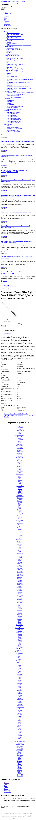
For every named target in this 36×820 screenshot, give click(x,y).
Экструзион (19, 774)
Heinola (20, 533)
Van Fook (19, 714)
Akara (19, 433)
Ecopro (20, 489)
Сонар (20, 756)
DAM (19, 477)
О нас (5, 18)
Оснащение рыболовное (11, 70)
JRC (20, 554)
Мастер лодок (20, 750)
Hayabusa (19, 529)
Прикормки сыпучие (13, 95)
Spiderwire (20, 683)
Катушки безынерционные (15, 34)
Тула (19, 767)
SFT (20, 671)
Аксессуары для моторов (14, 49)
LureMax (19, 578)
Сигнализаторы (11, 67)
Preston (20, 634)
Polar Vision (19, 625)
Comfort (19, 465)
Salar (19, 658)
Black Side (20, 448)
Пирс (19, 752)
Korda (19, 560)
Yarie (19, 728)
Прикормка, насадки (10, 91)
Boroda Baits (19, 457)
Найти (2, 9)
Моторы (9, 52)
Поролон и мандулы (13, 107)
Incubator (19, 544)
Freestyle (19, 510)
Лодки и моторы (8, 46)
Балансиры (10, 100)
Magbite (19, 581)
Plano (19, 622)
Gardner (19, 517)
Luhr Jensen (19, 575)
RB (20, 643)
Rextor (20, 646)
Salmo (19, 659)
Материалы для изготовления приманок (18, 86)
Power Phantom (19, 628)
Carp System (19, 462)
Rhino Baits (20, 647)
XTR (19, 725)
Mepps (20, 596)
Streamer (19, 690)
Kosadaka (19, 563)
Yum (19, 732)
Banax (19, 442)
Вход (5, 12)
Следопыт (20, 755)
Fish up (20, 499)
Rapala (20, 640)
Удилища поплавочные (14, 119)
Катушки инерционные (14, 36)
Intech (19, 545)
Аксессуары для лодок (13, 48)
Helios (19, 536)
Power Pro (20, 629)
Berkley (20, 447)
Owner (20, 617)
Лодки (9, 51)
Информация (7, 333)
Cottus (19, 469)
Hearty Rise (7, 288)
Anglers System (19, 435)
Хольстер (19, 771)
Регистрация (7, 13)
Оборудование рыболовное (12, 55)
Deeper (20, 480)
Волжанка (20, 740)
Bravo (19, 459)
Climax (20, 463)
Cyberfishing (19, 474)
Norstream (19, 610)
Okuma (20, 613)
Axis (19, 438)
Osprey (20, 616)
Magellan (19, 583)
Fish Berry (20, 498)
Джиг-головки (11, 77)
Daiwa (19, 475)
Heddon (20, 532)
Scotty (19, 665)
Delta (19, 481)
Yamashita (19, 726)
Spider (19, 681)
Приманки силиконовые (14, 109)
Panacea (19, 619)
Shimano (19, 674)
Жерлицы (10, 57)
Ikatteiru (19, 542)
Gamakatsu (20, 516)
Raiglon (20, 638)
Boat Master (19, 451)
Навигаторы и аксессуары (14, 128)
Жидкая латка (20, 744)
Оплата (6, 22)
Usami (19, 713)
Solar (19, 680)
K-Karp (20, 557)
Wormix (20, 722)
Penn (19, 620)
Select (19, 668)
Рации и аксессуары (13, 130)
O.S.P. (19, 611)
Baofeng (19, 444)
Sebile (19, 666)
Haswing (19, 527)
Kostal (19, 565)
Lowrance (19, 571)
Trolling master (20, 707)
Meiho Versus (19, 595)
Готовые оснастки (12, 74)
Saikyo (20, 655)
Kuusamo (19, 566)
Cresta (19, 472)
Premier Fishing (19, 632)
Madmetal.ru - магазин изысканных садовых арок (16, 212)
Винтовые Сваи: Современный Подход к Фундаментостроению (13, 272)
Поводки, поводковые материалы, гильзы (19, 88)
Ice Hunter (20, 541)
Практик (19, 753)
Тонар (19, 764)
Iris (20, 547)
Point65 (20, 623)
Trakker (20, 704)
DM (20, 483)
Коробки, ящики (12, 60)
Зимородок (20, 746)
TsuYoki (19, 710)
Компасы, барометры (13, 127)
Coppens (19, 466)
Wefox (19, 720)
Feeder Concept (19, 496)
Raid (19, 637)
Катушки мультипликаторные (15, 39)
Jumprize (19, 556)
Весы (8, 125)
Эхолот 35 (20, 776)
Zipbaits (20, 735)
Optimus (19, 614)
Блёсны (9, 101)
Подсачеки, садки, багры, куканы (16, 64)
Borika (20, 456)
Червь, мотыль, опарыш (14, 97)
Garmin (20, 519)
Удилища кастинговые (13, 118)
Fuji (20, 511)
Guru (19, 524)
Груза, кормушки (12, 76)
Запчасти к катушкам (13, 33)
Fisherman (19, 501)
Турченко (19, 768)
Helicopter (19, 535)
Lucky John (20, 574)
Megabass (19, 592)
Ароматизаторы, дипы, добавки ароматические (20, 92)
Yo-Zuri (20, 731)
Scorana (20, 663)
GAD (19, 514)
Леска (9, 42)
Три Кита (19, 765)
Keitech (20, 559)
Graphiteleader (20, 520)
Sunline (20, 693)
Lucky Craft (19, 572)
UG (20, 711)
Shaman (20, 672)
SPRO (19, 684)
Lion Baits (19, 568)
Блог (5, 19)
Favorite (19, 495)
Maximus (19, 590)
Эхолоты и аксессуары (13, 131)
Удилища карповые (12, 116)
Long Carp (20, 569)
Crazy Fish (20, 471)
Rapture (20, 641)
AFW (19, 432)
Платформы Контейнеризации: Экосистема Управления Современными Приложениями (18, 196)
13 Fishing (20, 426)
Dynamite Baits (20, 486)
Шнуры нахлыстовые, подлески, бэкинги (19, 45)
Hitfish (20, 538)
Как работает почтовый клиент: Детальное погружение (17, 141)
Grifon (19, 522)
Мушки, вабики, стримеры (15, 106)
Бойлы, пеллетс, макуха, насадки (16, 94)
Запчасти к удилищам (13, 112)
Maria (19, 586)
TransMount (19, 705)
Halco (19, 526)
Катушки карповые (12, 37)
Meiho (19, 593)
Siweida (20, 675)
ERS (19, 492)
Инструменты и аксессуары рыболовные (19, 58)
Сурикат (19, 761)
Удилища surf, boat (12, 113)
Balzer (19, 441)
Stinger (20, 686)
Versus (19, 716)
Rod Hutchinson (19, 652)
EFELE (20, 490)
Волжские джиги (20, 741)
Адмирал (19, 737)
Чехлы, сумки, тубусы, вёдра (15, 68)
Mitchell (19, 604)
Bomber (20, 454)
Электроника (8, 124)
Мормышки (10, 104)
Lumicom (19, 577)
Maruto (20, 589)
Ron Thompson (20, 653)
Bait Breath (20, 439)
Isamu (19, 548)
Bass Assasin (19, 445)
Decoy (19, 478)
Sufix (19, 692)
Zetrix (19, 734)
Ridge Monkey (20, 649)
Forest (19, 507)
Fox (20, 508)
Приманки (7, 98)
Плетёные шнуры (12, 43)
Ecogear (19, 487)
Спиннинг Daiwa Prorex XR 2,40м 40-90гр (16, 414)
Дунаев (20, 743)
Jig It (19, 551)
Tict (20, 701)
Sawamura (20, 662)
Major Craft (20, 584)
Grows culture (19, 523)
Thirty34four (19, 699)
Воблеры (9, 103)
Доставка (6, 21)
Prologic (19, 635)
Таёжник (19, 762)
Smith (19, 677)
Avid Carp (19, 436)
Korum (20, 562)
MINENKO (19, 599)
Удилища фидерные (13, 122)
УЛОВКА (19, 770)
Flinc (19, 504)
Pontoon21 (20, 626)
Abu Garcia (20, 427)
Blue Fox (19, 450)
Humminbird (19, 539)
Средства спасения (12, 54)
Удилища (6, 110)
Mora (19, 605)
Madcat (20, 580)
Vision (19, 717)
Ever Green (20, 493)
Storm (19, 689)
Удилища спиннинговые (14, 121)
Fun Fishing (19, 513)
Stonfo (19, 687)
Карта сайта (7, 25)
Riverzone (19, 650)
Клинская (19, 747)
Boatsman (19, 453)
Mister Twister (20, 602)
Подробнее (4, 150)
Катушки (6, 31)
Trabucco (19, 702)
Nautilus (19, 608)
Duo (20, 484)
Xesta (19, 723)
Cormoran (19, 468)
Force (19, 505)
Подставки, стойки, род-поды (15, 66)
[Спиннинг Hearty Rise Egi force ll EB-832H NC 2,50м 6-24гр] (9, 316)
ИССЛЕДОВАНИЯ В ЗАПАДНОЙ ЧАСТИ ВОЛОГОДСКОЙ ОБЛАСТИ (14, 171)
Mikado (20, 598)
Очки (8, 63)
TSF (20, 708)
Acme (19, 429)
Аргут (19, 738)
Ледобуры (10, 61)
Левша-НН (20, 749)
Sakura (20, 656)
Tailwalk (19, 695)
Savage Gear (19, 660)
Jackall (20, 550)
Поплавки (10, 89)
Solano (20, 678)
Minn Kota (20, 601)
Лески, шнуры (8, 40)
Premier (20, 631)
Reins (19, 644)
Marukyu (19, 587)
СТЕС (19, 758)
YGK (19, 729)
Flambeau (19, 502)
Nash (19, 607)
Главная (6, 16)
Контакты (7, 24)
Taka (19, 696)
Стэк (19, 759)
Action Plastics (20, 430)
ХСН (19, 773)
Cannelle (19, 460)
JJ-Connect (20, 553)
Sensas (20, 669)
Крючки (9, 85)
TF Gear (19, 698)
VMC (19, 719)
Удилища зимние (12, 115)
